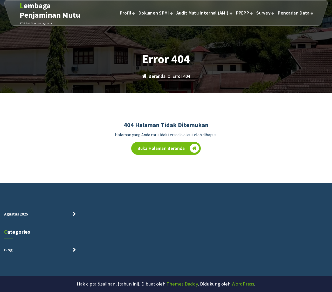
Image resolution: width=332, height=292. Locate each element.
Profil (125, 13)
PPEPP (242, 13)
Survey (263, 13)
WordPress (243, 284)
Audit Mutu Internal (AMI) (202, 13)
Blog (8, 249)
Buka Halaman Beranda (161, 148)
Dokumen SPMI (154, 13)
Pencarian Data (293, 13)
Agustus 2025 (16, 214)
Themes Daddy (182, 284)
